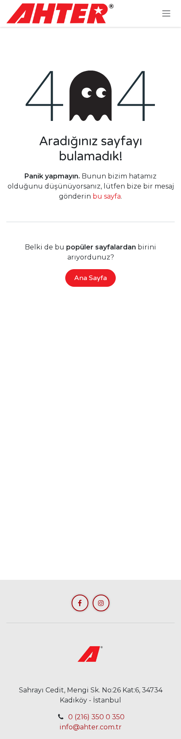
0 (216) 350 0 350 (96, 717)
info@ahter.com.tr (90, 727)
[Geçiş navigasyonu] (166, 13)
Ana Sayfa (90, 278)
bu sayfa (107, 196)
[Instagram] (101, 603)
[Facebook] (80, 603)
